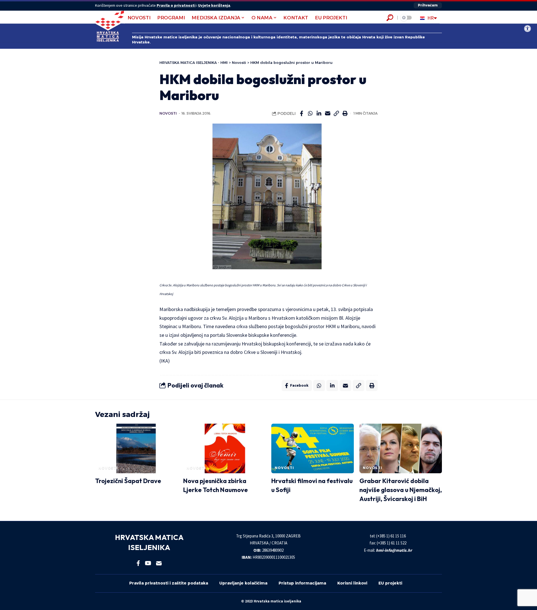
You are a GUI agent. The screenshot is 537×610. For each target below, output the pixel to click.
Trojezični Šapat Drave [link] (128, 481)
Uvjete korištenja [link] (214, 5)
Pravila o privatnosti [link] (176, 5)
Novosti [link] (168, 113)
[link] (527, 29)
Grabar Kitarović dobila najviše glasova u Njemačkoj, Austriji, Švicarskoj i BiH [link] (400, 490)
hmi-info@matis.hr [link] (394, 550)
